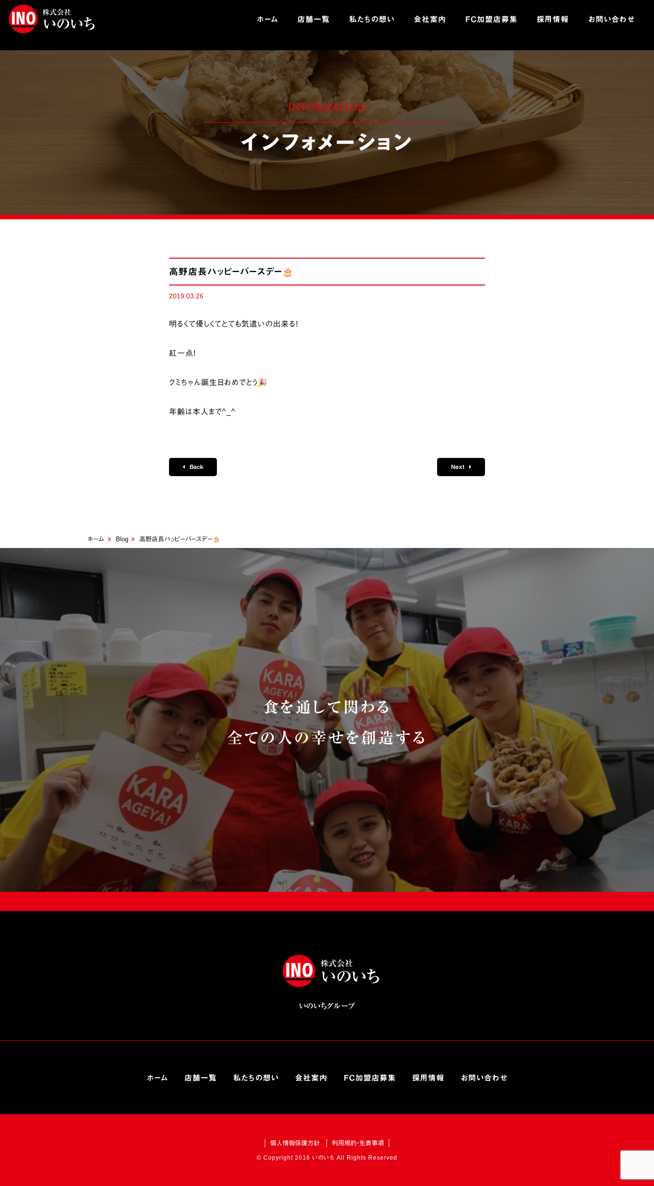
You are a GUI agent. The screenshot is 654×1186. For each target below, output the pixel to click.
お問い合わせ (611, 19)
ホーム (267, 19)
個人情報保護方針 (295, 1143)
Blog (122, 539)
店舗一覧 (313, 19)
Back (195, 466)
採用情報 (553, 19)
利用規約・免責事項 (358, 1143)
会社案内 (430, 19)
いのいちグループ (52, 19)
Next (458, 466)
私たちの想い (372, 19)
